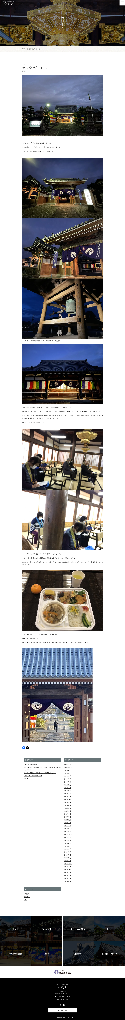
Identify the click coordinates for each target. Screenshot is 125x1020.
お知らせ (27, 894)
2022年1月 (67, 861)
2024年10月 (68, 767)
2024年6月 (67, 779)
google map (62, 1010)
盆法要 (26, 779)
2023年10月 (68, 799)
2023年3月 (67, 820)
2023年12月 (68, 793)
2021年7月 (67, 878)
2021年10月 (68, 870)
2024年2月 (67, 791)
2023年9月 (67, 802)
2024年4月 (67, 785)
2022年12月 (68, 829)
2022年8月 (67, 840)
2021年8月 (67, 875)
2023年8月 (67, 805)
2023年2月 (67, 823)
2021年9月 (67, 872)
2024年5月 (67, 782)
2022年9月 (67, 837)
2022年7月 (67, 843)
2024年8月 (67, 773)
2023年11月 (68, 796)
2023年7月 (67, 808)
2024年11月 (68, 764)
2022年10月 (68, 834)
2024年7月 (67, 776)
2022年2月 (67, 858)
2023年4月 (67, 817)
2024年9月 (67, 770)
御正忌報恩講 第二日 (35, 67)
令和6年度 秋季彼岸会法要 (33, 776)
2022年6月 (67, 846)
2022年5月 (67, 849)
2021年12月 (68, 864)
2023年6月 (67, 811)
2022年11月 (68, 831)
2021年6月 (67, 881)
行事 (24, 64)
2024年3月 (67, 788)
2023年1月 (67, 826)
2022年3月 (67, 855)
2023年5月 (67, 814)
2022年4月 (67, 852)
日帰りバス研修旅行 (30, 764)
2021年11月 (68, 867)
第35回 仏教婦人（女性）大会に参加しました (40, 773)
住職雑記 (27, 897)
